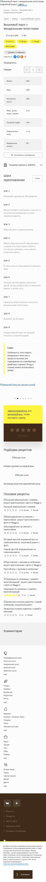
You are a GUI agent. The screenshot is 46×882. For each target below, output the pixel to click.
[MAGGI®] (23, 7)
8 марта (6, 686)
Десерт (6, 779)
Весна (6, 699)
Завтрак (7, 745)
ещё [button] (5, 674)
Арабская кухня (9, 667)
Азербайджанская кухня (13, 658)
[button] (15, 398)
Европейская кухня (30, 19)
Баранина (7, 714)
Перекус (7, 754)
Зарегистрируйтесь (17, 411)
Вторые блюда (9, 769)
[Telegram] (18, 56)
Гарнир (6, 773)
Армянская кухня (10, 671)
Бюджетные (8, 695)
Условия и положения (16, 831)
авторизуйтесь (15, 414)
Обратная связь (13, 826)
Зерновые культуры (11, 726)
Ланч (6, 19)
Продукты (10, 816)
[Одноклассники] (21, 56)
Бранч (6, 742)
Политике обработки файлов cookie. (16, 864)
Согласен (25, 874)
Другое (6, 782)
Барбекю (7, 689)
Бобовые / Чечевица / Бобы (14, 717)
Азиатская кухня (10, 661)
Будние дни (8, 692)
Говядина (7, 720)
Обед (15, 19)
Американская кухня (11, 664)
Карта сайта (11, 821)
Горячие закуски (10, 776)
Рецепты (10, 811)
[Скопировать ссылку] (25, 56)
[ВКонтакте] (14, 56)
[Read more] (19, 461)
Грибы (6, 723)
